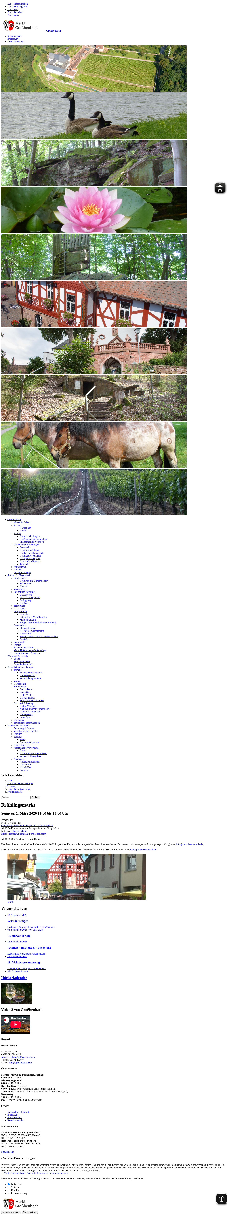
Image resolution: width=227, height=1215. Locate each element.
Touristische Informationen (27, 722)
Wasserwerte (26, 594)
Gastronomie (20, 683)
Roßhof (23, 530)
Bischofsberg (26, 714)
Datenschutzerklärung (18, 1112)
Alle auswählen (29, 1212)
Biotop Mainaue (28, 706)
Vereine (17, 681)
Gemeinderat (20, 625)
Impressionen (20, 567)
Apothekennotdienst (29, 761)
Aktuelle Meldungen (30, 536)
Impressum (12, 38)
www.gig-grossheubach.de (143, 849)
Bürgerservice (20, 611)
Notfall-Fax (25, 767)
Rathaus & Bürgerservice (19, 575)
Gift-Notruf (25, 764)
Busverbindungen (22, 572)
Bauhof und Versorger (24, 592)
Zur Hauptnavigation (17, 3)
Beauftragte (19, 642)
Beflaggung (25, 600)
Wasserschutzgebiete (30, 597)
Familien (18, 734)
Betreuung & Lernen (24, 728)
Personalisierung (19, 1193)
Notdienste (19, 759)
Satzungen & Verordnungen (33, 617)
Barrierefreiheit (14, 1117)
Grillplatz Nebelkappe (30, 555)
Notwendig (16, 1184)
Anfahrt (17, 569)
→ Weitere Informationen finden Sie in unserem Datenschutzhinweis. (35, 1173)
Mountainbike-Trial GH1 (32, 700)
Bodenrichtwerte (22, 661)
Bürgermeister (20, 578)
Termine (18, 670)
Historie (23, 586)
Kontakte (24, 603)
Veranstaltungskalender (31, 672)
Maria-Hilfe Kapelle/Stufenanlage (30, 650)
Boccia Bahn (26, 689)
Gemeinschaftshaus (29, 550)
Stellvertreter (26, 583)
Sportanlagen (20, 686)
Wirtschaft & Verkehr (17, 656)
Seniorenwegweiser (29, 742)
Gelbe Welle (26, 695)
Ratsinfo (24, 639)
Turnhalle (24, 564)
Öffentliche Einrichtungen (26, 544)
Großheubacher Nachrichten (33, 539)
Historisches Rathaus (30, 561)
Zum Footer (13, 15)
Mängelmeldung (28, 619)
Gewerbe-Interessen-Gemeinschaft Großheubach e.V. (27, 825)
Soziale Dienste (21, 745)
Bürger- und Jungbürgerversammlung (38, 622)
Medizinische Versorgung (26, 747)
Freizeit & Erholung (23, 703)
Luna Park (25, 717)
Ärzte (22, 750)
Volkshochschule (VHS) (25, 731)
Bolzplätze (25, 692)
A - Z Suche (19, 608)
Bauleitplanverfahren (24, 647)
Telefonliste (19, 605)
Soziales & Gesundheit (18, 725)
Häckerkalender (27, 675)
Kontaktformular (15, 41)
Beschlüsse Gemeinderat (32, 631)
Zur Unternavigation (17, 6)
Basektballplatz (27, 697)
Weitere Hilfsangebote (30, 756)
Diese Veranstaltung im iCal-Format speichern (23, 833)
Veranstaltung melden (30, 678)
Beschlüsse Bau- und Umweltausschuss (39, 636)
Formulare (25, 614)
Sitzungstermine (27, 628)
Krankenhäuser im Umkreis (33, 753)
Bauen (17, 658)
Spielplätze (19, 720)
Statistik (15, 1187)
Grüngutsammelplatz (30, 558)
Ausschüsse (25, 633)
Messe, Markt (20, 831)
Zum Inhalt (12, 9)
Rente (22, 739)
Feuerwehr (25, 547)
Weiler (17, 525)
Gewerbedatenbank (23, 664)
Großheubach (14, 519)
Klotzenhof (25, 528)
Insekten (24, 770)
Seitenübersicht (14, 36)
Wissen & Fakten (22, 522)
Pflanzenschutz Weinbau (32, 541)
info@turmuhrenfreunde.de (189, 844)
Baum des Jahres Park (30, 711)
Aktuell (17, 533)
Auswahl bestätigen (11, 1212)
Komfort (15, 1190)
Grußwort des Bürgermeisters (34, 580)
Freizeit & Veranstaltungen (20, 667)
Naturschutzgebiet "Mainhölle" (35, 708)
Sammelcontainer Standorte (27, 653)
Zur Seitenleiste (15, 12)
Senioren (18, 736)
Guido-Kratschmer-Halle (32, 553)
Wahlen (17, 644)
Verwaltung (19, 589)
